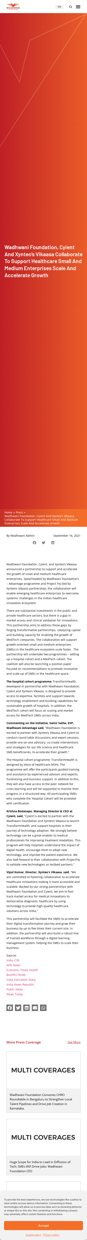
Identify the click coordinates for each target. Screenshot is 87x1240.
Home (8, 512)
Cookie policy (33, 1234)
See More (74, 1042)
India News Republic (20, 984)
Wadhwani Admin (23, 535)
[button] (71, 7)
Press (19, 512)
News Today (14, 994)
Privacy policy (51, 1234)
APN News (13, 965)
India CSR (12, 960)
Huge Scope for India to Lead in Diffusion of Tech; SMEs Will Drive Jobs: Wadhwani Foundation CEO (40, 1166)
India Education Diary (21, 980)
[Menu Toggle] (78, 6)
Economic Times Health (22, 970)
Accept (43, 1225)
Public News (14, 989)
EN (59, 6)
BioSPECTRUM (15, 975)
